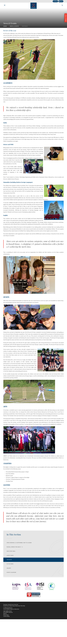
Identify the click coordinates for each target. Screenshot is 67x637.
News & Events (14, 26)
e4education (16, 609)
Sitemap (5, 613)
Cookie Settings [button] (6, 616)
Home (5, 26)
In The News (10, 563)
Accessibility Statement (8, 612)
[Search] (62, 5)
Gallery (9, 568)
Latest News (10, 555)
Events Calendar (11, 572)
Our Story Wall (11, 551)
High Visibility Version (7, 611)
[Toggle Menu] (4, 5)
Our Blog (25, 26)
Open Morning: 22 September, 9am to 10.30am (19, 542)
